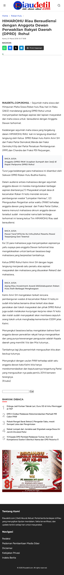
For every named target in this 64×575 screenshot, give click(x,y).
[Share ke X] (16, 48)
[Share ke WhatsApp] (4, 48)
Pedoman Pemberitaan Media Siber (20, 543)
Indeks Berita (9, 557)
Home (5, 16)
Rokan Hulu (16, 16)
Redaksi (6, 538)
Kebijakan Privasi (11, 552)
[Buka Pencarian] (59, 5)
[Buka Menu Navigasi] (5, 5)
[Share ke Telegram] (21, 48)
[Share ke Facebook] (10, 48)
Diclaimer (7, 548)
